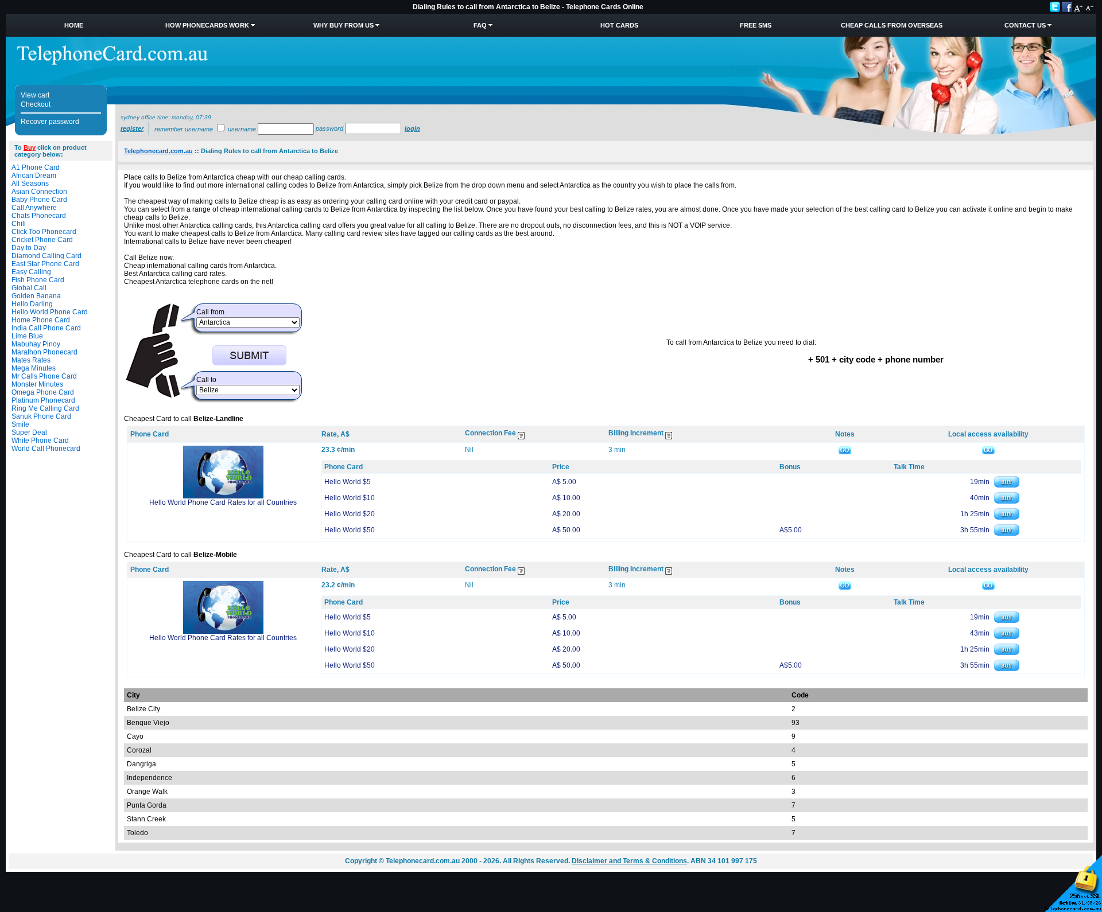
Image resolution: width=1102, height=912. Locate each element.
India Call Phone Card (46, 328)
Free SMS (755, 25)
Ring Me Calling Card (45, 408)
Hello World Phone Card (49, 312)
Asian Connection (39, 192)
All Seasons (30, 184)
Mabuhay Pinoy (35, 344)
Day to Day (28, 248)
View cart (35, 95)
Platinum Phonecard (43, 400)
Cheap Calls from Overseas (891, 25)
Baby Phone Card (39, 200)
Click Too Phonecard (43, 232)
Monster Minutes (37, 384)
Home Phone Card (40, 320)
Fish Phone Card (37, 280)
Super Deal (29, 432)
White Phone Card (40, 440)
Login (412, 128)
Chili (18, 224)
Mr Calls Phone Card (44, 376)
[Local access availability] (988, 450)
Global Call (28, 288)
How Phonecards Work (207, 25)
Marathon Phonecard (44, 352)
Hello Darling (32, 304)
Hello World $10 (349, 498)
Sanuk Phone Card (41, 416)
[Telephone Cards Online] (112, 63)
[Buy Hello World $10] (1006, 501)
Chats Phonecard (38, 216)
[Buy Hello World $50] (1006, 533)
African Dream (33, 176)
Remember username (183, 129)
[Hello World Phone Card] (223, 496)
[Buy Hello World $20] (1006, 517)
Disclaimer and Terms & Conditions (629, 861)
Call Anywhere (34, 208)
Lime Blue (27, 336)
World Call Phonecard (45, 449)
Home (73, 25)
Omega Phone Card (42, 392)
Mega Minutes (33, 368)
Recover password (50, 122)
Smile (20, 424)
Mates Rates (31, 360)
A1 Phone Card (35, 167)
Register (132, 128)
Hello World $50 (349, 530)
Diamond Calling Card (46, 256)
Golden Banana (36, 296)
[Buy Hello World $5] (1006, 485)
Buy (30, 147)
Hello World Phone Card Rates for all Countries (223, 502)
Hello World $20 (349, 514)
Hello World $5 (347, 482)
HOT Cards (619, 25)
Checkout (36, 104)
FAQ (480, 25)
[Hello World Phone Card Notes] (845, 450)
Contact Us (1025, 25)
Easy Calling (31, 272)
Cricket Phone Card (42, 240)
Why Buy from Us (343, 25)
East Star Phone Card (45, 264)
